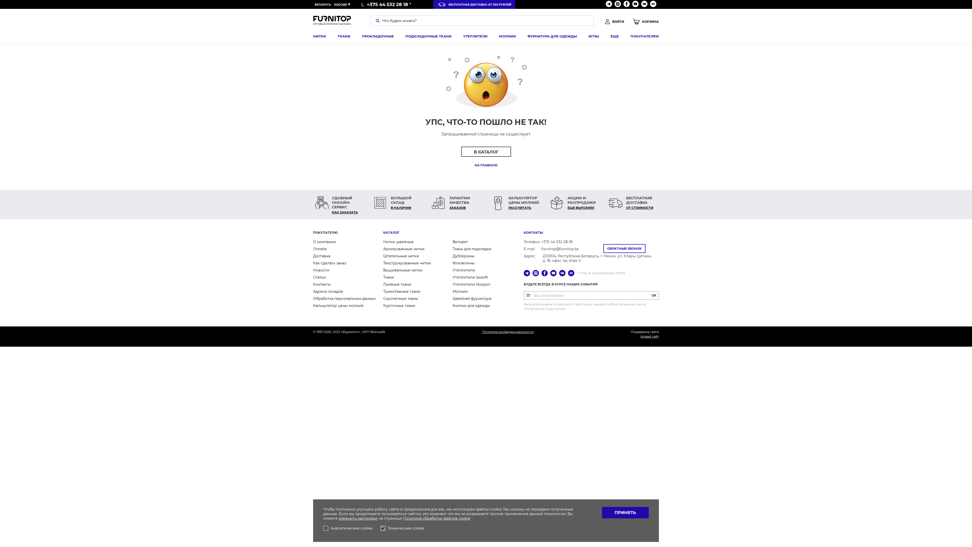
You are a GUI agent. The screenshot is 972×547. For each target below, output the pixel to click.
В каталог (486, 152)
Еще (615, 36)
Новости (321, 270)
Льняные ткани (397, 284)
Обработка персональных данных (344, 298)
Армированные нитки (403, 249)
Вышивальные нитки (402, 270)
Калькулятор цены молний (338, 305)
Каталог (391, 233)
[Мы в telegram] (609, 4)
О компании (324, 242)
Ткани (344, 36)
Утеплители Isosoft (470, 277)
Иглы (594, 36)
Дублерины (463, 256)
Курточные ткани (399, 305)
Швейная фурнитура (472, 298)
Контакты (322, 284)
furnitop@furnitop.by (560, 249)
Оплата (320, 249)
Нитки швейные (398, 242)
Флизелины (464, 263)
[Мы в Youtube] (635, 4)
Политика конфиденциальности (508, 332)
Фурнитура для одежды (552, 36)
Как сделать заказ (329, 263)
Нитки (319, 36)
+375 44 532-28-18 (557, 242)
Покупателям (645, 36)
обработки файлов (440, 518)
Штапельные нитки (401, 256)
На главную (486, 165)
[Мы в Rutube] (653, 4)
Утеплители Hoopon (471, 284)
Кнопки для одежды (471, 305)
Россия (340, 4)
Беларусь (323, 4)
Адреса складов (328, 291)
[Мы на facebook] (626, 4)
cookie (464, 518)
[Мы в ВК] (644, 4)
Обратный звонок (624, 248)
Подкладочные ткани (429, 36)
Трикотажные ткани (401, 291)
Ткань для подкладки (472, 249)
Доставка (321, 256)
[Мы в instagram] (618, 4)
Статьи (319, 277)
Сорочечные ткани (400, 298)
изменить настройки (358, 518)
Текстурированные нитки (407, 263)
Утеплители (475, 36)
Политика (412, 518)
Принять (625, 512)
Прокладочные (378, 36)
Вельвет (460, 242)
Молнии (507, 36)
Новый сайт (649, 336)
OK (654, 295)
